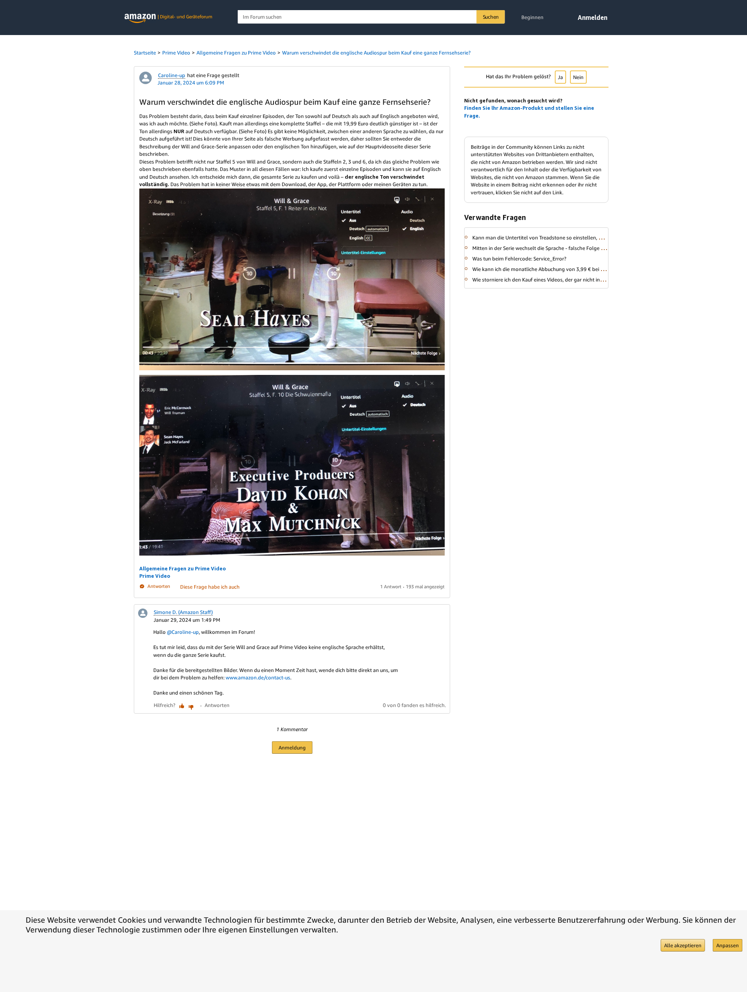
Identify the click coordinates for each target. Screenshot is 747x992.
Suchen (491, 17)
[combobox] (371, 17)
